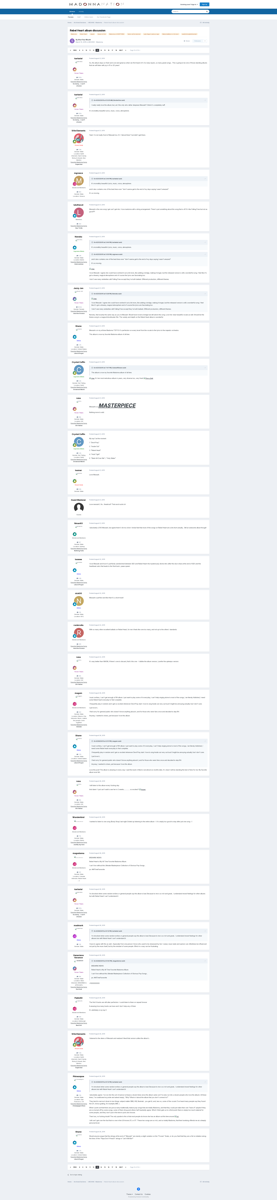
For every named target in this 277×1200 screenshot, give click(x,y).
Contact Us (139, 1194)
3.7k (79, 345)
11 (89, 50)
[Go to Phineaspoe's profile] (79, 1084)
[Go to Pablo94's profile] (79, 1005)
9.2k (79, 381)
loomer (78, 470)
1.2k (79, 944)
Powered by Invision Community (138, 1197)
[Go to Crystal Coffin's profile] (79, 370)
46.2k (80, 307)
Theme (129, 1194)
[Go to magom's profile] (79, 701)
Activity (81, 11)
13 (97, 50)
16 (108, 50)
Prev (75, 50)
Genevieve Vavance (78, 956)
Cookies (148, 1194)
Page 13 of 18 (134, 50)
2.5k (79, 1095)
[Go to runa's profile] (79, 406)
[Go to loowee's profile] (79, 567)
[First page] (70, 50)
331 (79, 872)
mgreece (78, 173)
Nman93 (78, 523)
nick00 (78, 593)
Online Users (88, 17)
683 (79, 192)
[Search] (207, 11)
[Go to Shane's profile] (79, 334)
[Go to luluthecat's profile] (79, 212)
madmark (78, 925)
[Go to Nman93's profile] (79, 531)
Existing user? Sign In (188, 4)
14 (101, 50)
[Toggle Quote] (92, 100)
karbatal (78, 58)
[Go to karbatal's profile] (79, 66)
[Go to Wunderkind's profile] (79, 825)
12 (93, 50)
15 (104, 50)
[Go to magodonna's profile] (79, 861)
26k (79, 417)
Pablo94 (78, 998)
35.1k (79, 77)
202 (79, 224)
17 (112, 50)
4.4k (79, 578)
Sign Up (204, 4)
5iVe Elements (78, 131)
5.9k (79, 255)
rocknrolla (78, 625)
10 (86, 50)
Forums (70, 17)
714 (79, 836)
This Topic (198, 11)
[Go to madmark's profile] (79, 933)
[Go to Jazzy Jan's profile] (79, 296)
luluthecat (78, 205)
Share (187, 41)
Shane (78, 326)
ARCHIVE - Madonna (95, 42)
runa (78, 398)
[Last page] (125, 50)
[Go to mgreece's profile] (79, 181)
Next (121, 50)
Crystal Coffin (78, 362)
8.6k (79, 489)
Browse (72, 11)
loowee (78, 559)
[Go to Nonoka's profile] (79, 244)
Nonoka (78, 237)
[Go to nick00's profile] (79, 601)
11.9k (79, 149)
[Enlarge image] (92, 269)
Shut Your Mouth (84, 40)
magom (78, 693)
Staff (79, 17)
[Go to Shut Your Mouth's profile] (72, 41)
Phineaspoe (78, 1076)
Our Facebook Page (103, 17)
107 (79, 542)
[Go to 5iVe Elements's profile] (79, 138)
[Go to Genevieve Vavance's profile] (79, 965)
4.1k (79, 612)
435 (79, 644)
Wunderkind (78, 817)
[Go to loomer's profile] (79, 478)
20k (79, 976)
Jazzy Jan (78, 288)
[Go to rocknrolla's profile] (79, 633)
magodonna (78, 853)
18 (116, 50)
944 (79, 712)
